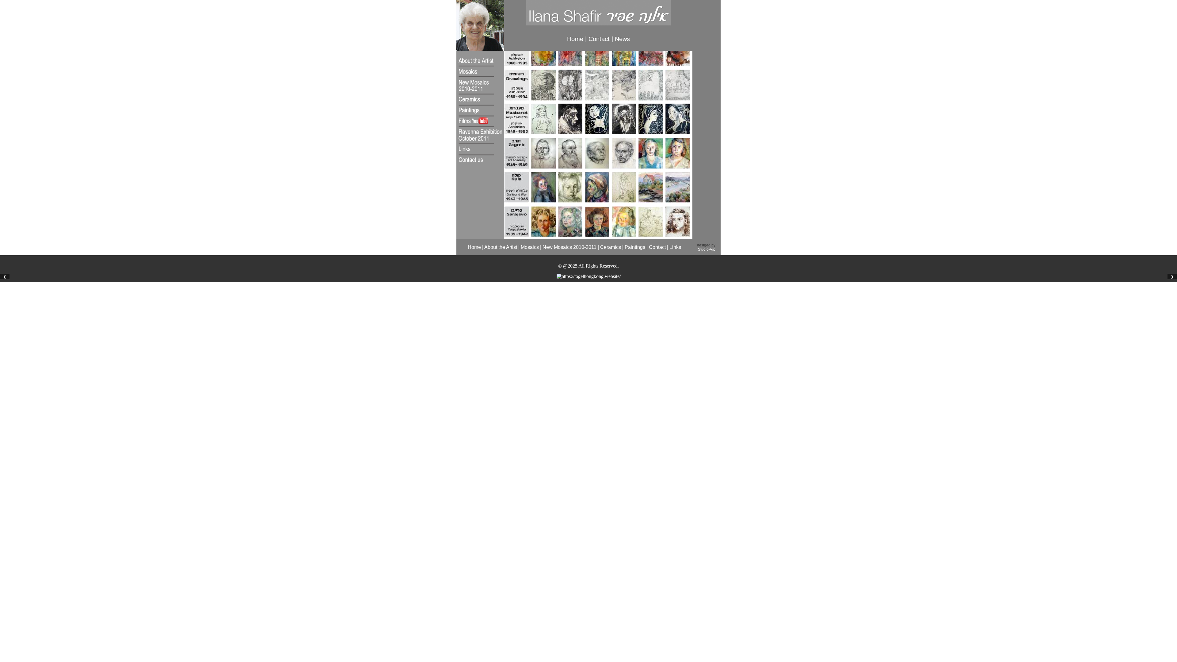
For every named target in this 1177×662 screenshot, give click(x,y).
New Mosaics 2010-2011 (569, 247)
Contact (599, 39)
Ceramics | (611, 247)
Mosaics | (531, 247)
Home (576, 39)
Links (674, 247)
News (622, 39)
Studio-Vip (706, 249)
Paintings (635, 247)
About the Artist (500, 247)
